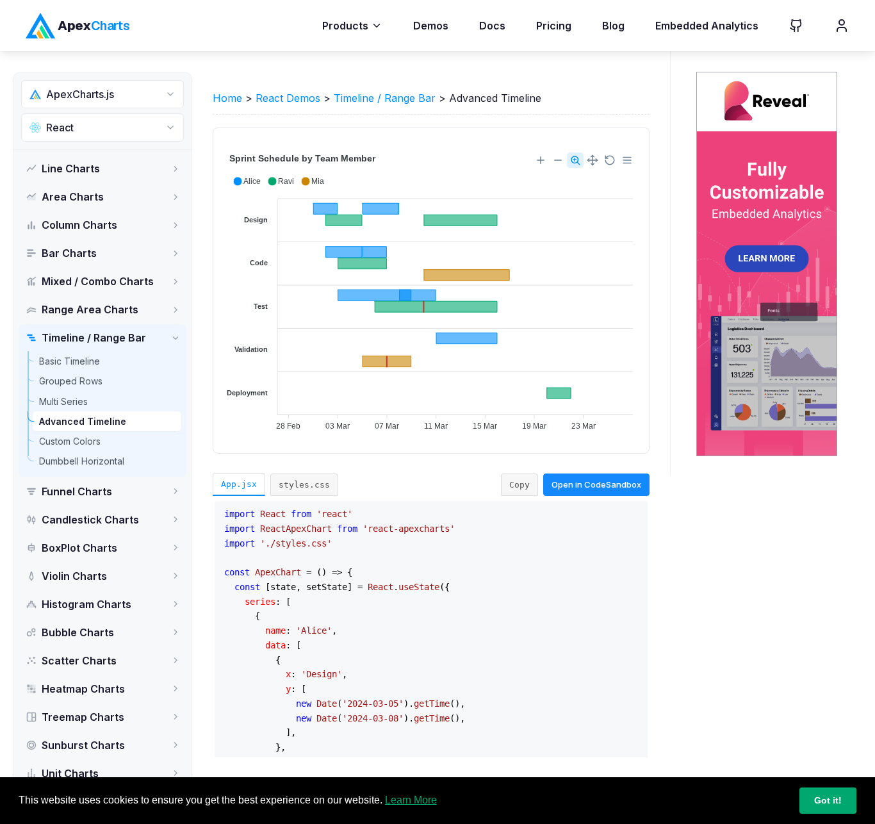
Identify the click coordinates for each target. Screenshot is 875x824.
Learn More (411, 800)
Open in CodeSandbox (596, 484)
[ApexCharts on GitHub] (786, 25)
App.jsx (239, 484)
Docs (492, 25)
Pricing (553, 25)
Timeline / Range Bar (385, 98)
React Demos (288, 98)
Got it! (828, 800)
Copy (519, 485)
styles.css (304, 485)
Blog (613, 25)
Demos (430, 25)
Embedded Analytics (706, 25)
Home (227, 98)
